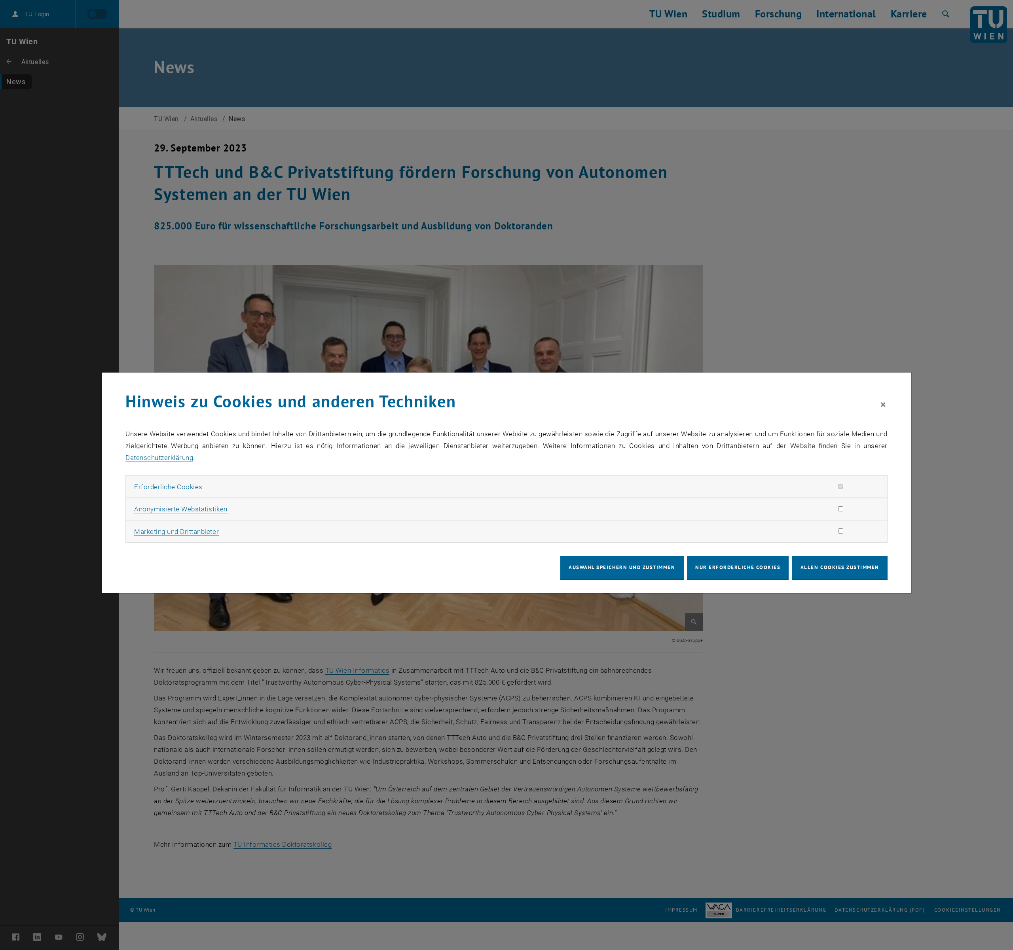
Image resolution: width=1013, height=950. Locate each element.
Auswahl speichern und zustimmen (622, 567)
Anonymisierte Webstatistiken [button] (180, 509)
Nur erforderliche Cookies (737, 567)
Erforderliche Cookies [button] (168, 487)
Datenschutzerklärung (159, 458)
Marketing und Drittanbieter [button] (176, 532)
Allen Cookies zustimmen (840, 567)
